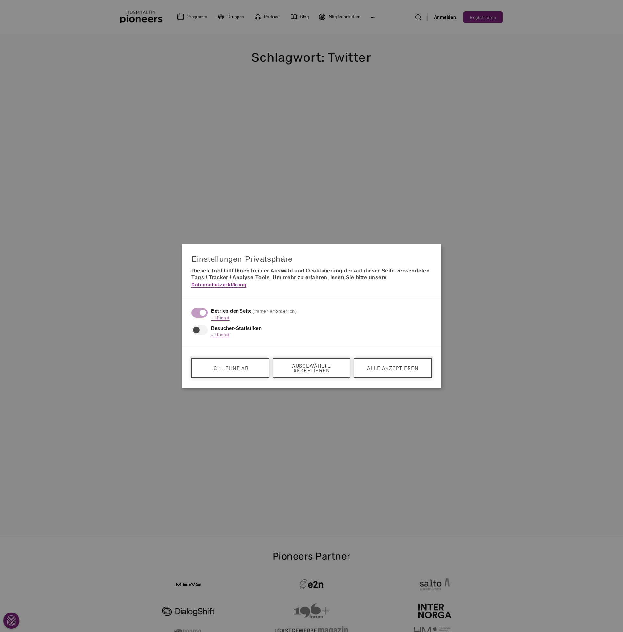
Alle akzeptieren (393, 368)
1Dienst (220, 317)
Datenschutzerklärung (218, 284)
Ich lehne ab (230, 368)
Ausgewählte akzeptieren (311, 367)
